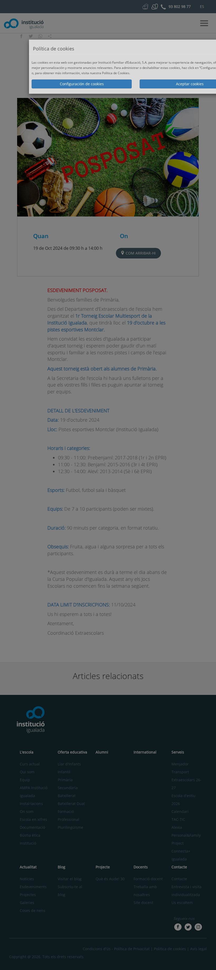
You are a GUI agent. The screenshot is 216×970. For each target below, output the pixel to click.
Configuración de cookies (82, 83)
